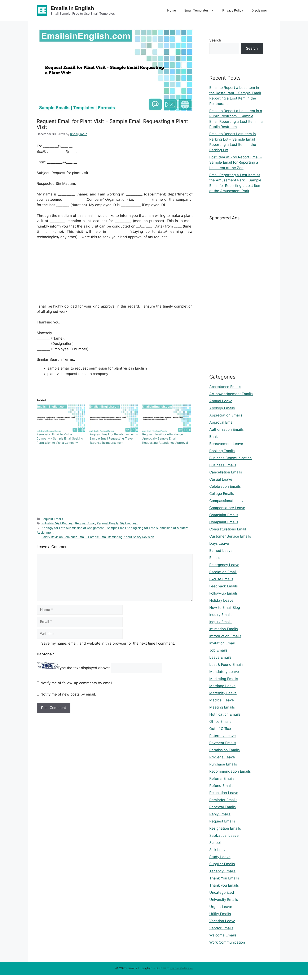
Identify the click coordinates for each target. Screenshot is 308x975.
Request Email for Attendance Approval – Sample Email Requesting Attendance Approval (165, 438)
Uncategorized (221, 892)
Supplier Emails (222, 864)
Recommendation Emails (230, 771)
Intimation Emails (223, 629)
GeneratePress (181, 968)
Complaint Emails (223, 515)
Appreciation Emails (225, 415)
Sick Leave (218, 850)
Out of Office (220, 729)
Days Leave (219, 543)
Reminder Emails (223, 800)
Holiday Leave (221, 600)
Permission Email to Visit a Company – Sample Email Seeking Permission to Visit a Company (60, 438)
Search (215, 40)
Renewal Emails (222, 807)
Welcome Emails (223, 935)
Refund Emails (221, 786)
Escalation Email (223, 572)
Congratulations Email (227, 529)
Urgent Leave (220, 907)
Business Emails (222, 465)
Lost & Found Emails (226, 664)
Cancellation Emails (225, 472)
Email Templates (196, 10)
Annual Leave (220, 401)
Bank (213, 436)
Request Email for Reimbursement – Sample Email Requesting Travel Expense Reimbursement (113, 438)
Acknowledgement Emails (231, 394)
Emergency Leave (224, 565)
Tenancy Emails (222, 871)
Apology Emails (222, 408)
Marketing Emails (223, 679)
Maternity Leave (223, 693)
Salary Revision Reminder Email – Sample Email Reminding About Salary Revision (97, 537)
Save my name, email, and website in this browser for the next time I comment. (108, 643)
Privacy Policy (232, 10)
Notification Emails (225, 714)
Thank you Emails (224, 885)
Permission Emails (224, 750)
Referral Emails (221, 778)
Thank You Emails (224, 878)
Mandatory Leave (224, 672)
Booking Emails (222, 451)
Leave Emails (220, 657)
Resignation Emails (225, 828)
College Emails (221, 493)
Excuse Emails (221, 579)
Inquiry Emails (220, 615)
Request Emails (52, 519)
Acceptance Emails (225, 387)
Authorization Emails (226, 429)
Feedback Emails (223, 586)
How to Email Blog (224, 607)
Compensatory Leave (227, 508)
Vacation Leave (222, 921)
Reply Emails (219, 814)
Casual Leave (220, 479)
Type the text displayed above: (84, 668)
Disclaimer (259, 10)
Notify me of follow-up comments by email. (76, 683)
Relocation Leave (223, 793)
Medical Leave (221, 700)
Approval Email (221, 422)
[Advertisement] (115, 274)
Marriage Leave (222, 686)
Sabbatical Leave (224, 835)
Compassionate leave (227, 501)
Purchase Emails (223, 764)
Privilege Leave (222, 757)
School (215, 843)
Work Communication (227, 942)
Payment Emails (222, 743)
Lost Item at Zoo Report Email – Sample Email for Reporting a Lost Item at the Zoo (235, 162)
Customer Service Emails (230, 536)
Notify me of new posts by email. (68, 694)
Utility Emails (220, 914)
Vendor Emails (221, 928)
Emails (214, 558)
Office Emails (220, 721)
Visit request (129, 523)
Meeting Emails (222, 707)
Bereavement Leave (226, 444)
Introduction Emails (225, 636)
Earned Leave (221, 550)
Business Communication (230, 458)
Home (171, 10)
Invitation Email (222, 643)
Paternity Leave (222, 736)
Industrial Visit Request (57, 523)
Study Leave (219, 857)
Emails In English (72, 8)
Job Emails (218, 650)
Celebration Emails (225, 486)
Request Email (85, 523)
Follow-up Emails (223, 593)
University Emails (223, 899)
